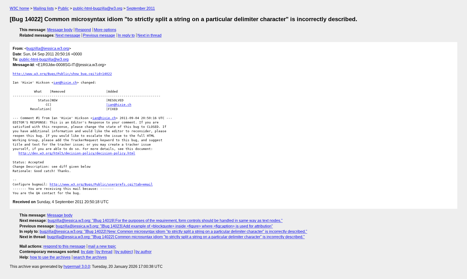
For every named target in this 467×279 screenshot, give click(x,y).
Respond (83, 30)
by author (143, 252)
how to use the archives (50, 257)
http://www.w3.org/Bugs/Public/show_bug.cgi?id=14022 (62, 74)
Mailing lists (43, 8)
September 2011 (140, 8)
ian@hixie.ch (65, 82)
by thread (104, 252)
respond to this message (64, 246)
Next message (67, 35)
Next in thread (149, 35)
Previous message (99, 35)
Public (63, 8)
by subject (124, 252)
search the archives (90, 257)
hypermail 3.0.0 (76, 266)
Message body (59, 30)
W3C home (19, 8)
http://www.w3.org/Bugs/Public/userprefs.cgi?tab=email (101, 184)
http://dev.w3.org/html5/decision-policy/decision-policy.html (76, 153)
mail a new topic (102, 246)
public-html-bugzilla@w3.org (97, 8)
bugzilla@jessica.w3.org (48, 48)
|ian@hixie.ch (118, 104)
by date (87, 252)
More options (105, 30)
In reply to (126, 35)
